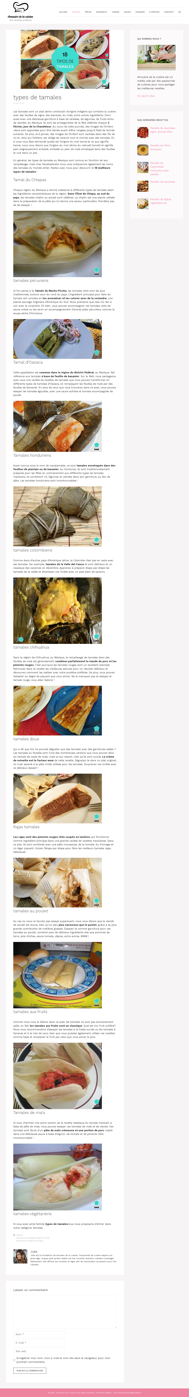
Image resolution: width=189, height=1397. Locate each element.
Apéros (76, 12)
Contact (169, 12)
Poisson (140, 12)
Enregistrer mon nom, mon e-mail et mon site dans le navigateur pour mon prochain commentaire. (63, 1360)
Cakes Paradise (87, 1393)
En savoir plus (146, 95)
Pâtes (88, 12)
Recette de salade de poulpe (29, 1241)
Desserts (101, 12)
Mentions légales (104, 1393)
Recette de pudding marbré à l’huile (33, 1238)
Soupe (127, 12)
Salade (63, 12)
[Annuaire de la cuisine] (20, 11)
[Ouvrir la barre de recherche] (179, 12)
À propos (154, 12)
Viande (115, 12)
